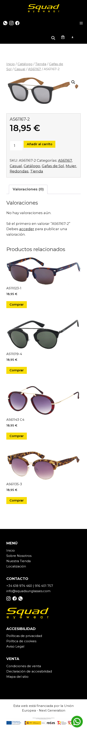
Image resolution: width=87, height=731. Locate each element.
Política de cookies (21, 641)
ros (29, 556)
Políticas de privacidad (24, 636)
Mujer (71, 166)
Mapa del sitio (17, 677)
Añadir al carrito (39, 144)
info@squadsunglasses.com (28, 591)
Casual (19, 69)
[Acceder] (72, 37)
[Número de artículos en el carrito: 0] (62, 37)
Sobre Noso (15, 556)
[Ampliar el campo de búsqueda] (53, 37)
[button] (73, 82)
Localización (16, 566)
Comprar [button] (17, 304)
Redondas (19, 171)
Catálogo (25, 64)
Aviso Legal (15, 646)
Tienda (40, 64)
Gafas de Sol (53, 166)
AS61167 (34, 69)
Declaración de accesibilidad (29, 671)
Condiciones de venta (23, 666)
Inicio (10, 64)
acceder (26, 229)
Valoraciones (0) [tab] (28, 189)
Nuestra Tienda (18, 561)
